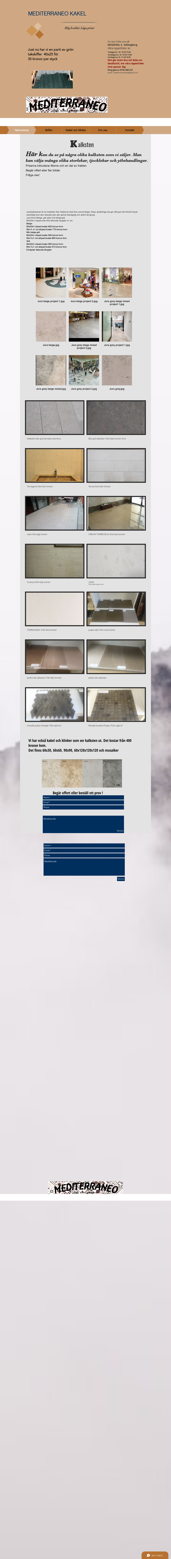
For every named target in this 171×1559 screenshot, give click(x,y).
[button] (54, 423)
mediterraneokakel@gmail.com (125, 72)
